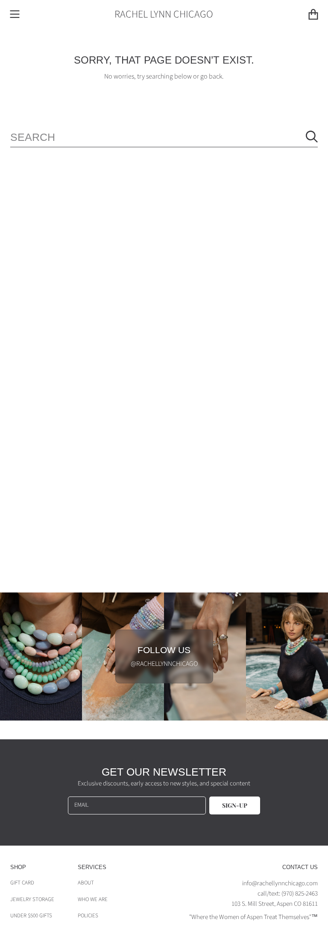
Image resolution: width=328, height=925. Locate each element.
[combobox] (164, 136)
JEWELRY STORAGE (32, 899)
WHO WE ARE (93, 899)
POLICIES (88, 915)
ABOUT (86, 883)
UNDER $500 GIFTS (31, 915)
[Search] (312, 136)
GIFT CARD (22, 883)
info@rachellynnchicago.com (280, 883)
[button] (15, 14)
